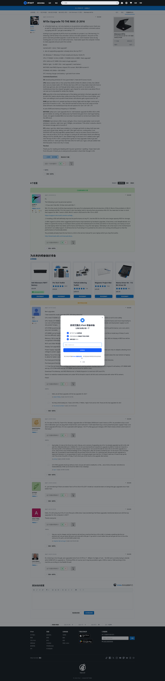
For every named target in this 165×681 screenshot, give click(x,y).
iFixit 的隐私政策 (77, 356)
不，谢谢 (82, 362)
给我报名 (82, 350)
